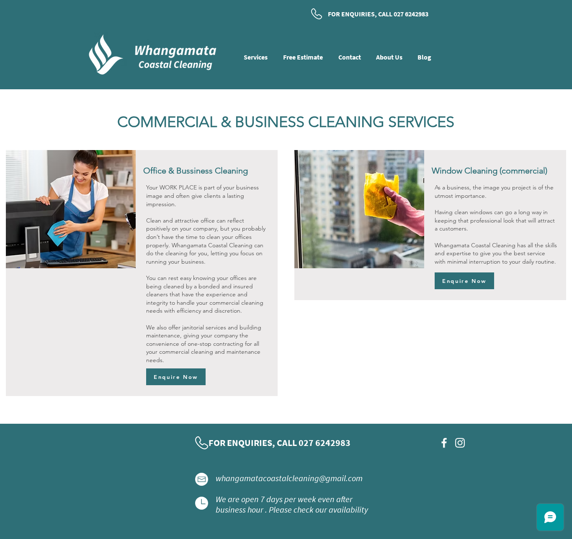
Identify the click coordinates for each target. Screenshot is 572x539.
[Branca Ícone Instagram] (459, 442)
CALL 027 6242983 (403, 14)
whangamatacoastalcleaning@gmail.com (289, 478)
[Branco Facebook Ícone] (444, 442)
